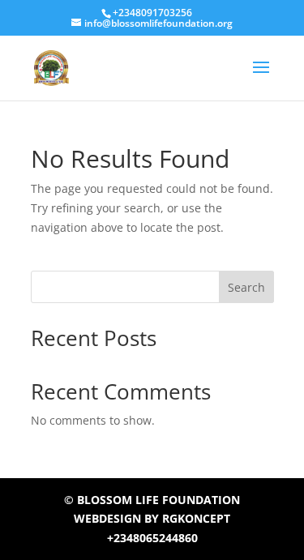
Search (246, 287)
